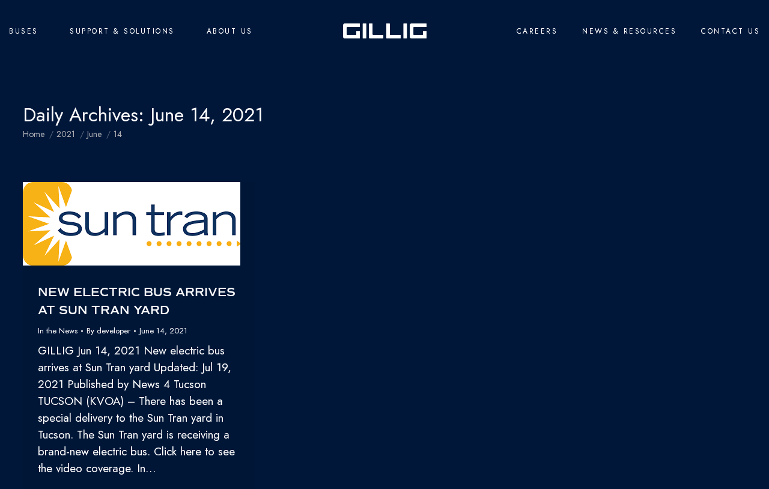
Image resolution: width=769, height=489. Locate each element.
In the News (58, 330)
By (108, 331)
